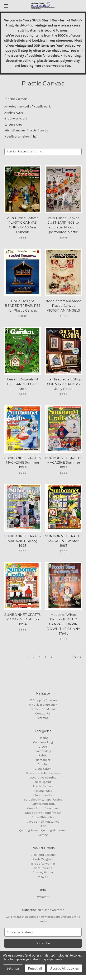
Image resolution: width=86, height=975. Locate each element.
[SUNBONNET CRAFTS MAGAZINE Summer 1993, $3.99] (63, 429)
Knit (43, 826)
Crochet (43, 764)
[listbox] (31, 151)
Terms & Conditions (43, 709)
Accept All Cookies (64, 968)
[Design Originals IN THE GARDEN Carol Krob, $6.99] (22, 351)
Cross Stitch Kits (43, 817)
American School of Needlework (27, 106)
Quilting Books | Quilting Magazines (43, 830)
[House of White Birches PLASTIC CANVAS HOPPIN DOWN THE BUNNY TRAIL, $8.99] (63, 586)
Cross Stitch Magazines (43, 821)
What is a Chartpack (43, 704)
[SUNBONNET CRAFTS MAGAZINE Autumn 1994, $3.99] (22, 586)
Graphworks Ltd (15, 118)
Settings (12, 968)
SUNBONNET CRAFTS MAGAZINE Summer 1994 (22, 462)
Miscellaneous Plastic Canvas (26, 130)
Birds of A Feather (43, 863)
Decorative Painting (43, 777)
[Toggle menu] (5, 6)
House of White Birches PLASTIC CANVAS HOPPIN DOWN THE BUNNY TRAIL (63, 624)
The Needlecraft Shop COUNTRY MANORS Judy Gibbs (63, 384)
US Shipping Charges (43, 700)
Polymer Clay (43, 791)
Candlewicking (43, 742)
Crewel (43, 746)
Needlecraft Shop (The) (21, 136)
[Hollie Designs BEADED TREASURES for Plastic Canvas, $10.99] (22, 272)
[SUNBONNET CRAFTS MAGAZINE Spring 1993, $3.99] (22, 507)
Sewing (43, 835)
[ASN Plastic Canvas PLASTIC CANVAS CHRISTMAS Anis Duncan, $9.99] (22, 189)
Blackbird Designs (43, 855)
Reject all (35, 968)
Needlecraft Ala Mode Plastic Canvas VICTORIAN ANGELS (63, 305)
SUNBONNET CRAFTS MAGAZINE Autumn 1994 (22, 619)
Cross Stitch (43, 769)
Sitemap (43, 718)
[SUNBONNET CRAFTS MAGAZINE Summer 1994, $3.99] (22, 429)
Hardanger (43, 760)
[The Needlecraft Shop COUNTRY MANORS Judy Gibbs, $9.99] (63, 351)
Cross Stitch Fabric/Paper (43, 813)
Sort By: (11, 151)
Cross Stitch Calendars (43, 808)
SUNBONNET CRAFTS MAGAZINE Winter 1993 (63, 541)
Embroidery (43, 751)
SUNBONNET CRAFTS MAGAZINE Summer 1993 (63, 462)
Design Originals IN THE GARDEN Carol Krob (23, 384)
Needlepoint (43, 782)
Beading (43, 738)
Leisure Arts (13, 124)
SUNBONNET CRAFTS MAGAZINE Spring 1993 (22, 541)
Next (74, 657)
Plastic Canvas (43, 786)
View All (43, 877)
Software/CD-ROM (43, 804)
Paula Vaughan (43, 859)
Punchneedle (43, 795)
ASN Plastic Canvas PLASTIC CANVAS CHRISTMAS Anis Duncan (22, 225)
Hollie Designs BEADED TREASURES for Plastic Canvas (22, 305)
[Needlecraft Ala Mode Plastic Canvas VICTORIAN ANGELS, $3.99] (63, 272)
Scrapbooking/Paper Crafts (43, 799)
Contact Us (43, 713)
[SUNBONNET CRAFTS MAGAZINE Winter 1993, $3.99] (63, 507)
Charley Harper (43, 872)
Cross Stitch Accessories (43, 773)
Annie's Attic (13, 112)
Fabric (43, 755)
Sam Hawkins (43, 868)
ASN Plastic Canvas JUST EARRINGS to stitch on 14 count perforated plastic (63, 225)
